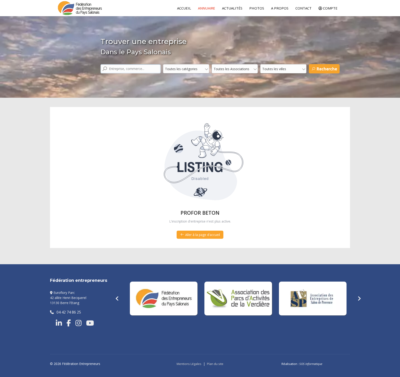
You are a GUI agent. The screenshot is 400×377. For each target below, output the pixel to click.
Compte (330, 8)
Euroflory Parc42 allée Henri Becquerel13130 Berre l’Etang (68, 297)
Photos (256, 8)
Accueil (184, 8)
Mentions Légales (189, 364)
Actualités (232, 8)
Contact (303, 8)
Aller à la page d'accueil (202, 234)
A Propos (279, 8)
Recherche (326, 69)
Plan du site (215, 364)
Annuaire (206, 8)
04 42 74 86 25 (67, 312)
